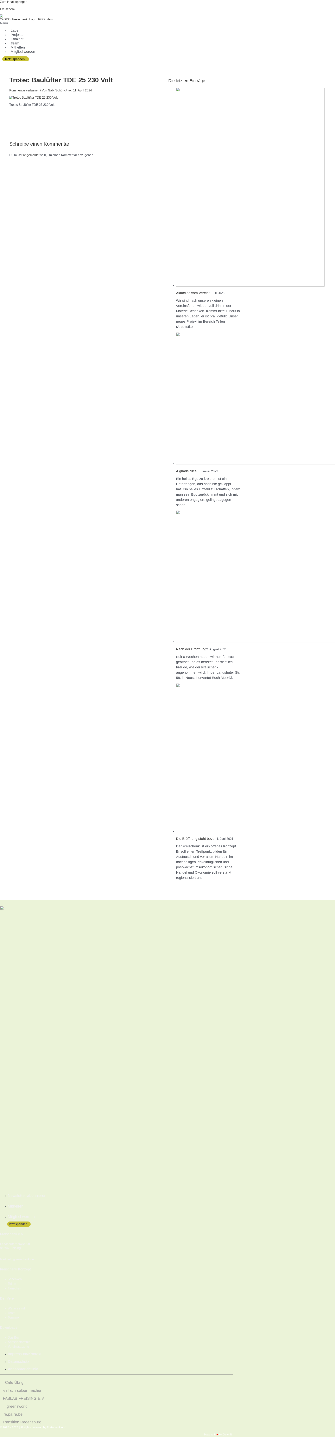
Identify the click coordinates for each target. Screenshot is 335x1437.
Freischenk (7, 9)
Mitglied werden (23, 52)
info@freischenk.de (20, 1259)
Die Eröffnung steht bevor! (196, 839)
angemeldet (31, 155)
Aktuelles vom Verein (192, 293)
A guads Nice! (187, 471)
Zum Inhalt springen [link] (13, 1)
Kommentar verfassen (24, 90)
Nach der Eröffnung (191, 649)
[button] (78, 23)
